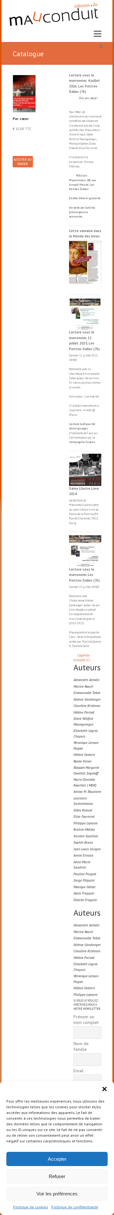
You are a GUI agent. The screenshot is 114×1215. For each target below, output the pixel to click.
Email (78, 1071)
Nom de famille (81, 1046)
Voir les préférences (57, 1193)
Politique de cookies (30, 1207)
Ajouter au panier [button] (23, 161)
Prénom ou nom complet (85, 1019)
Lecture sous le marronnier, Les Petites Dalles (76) (84, 575)
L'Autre (84, 509)
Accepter (57, 1159)
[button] (104, 1089)
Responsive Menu (97, 34)
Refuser (57, 1176)
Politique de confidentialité (74, 1207)
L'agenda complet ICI (81, 657)
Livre (92, 509)
